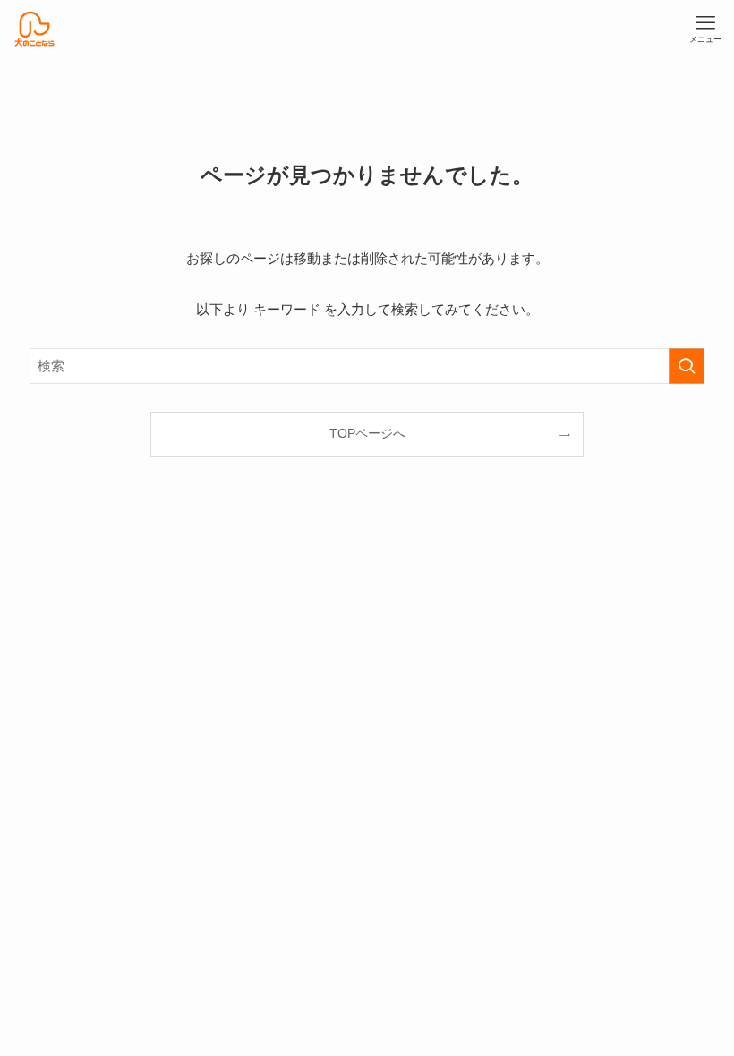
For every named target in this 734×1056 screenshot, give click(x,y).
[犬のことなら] (34, 29)
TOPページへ (367, 433)
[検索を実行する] (686, 366)
